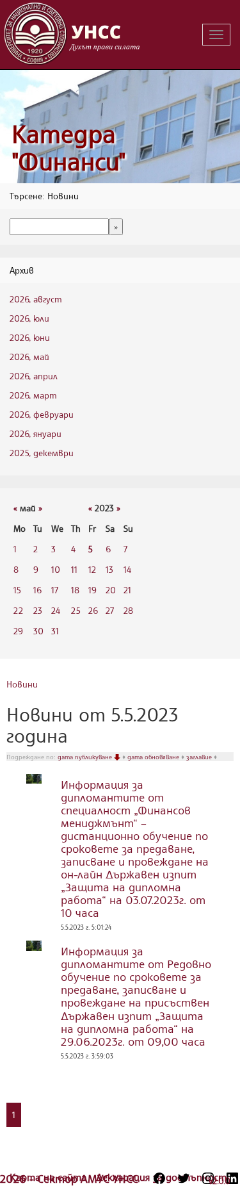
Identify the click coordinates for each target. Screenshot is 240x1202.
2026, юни (30, 337)
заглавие (200, 757)
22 (18, 610)
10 (55, 569)
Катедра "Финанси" (69, 147)
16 (37, 589)
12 (92, 569)
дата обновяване (154, 757)
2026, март (33, 395)
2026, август (36, 298)
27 (110, 610)
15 (17, 589)
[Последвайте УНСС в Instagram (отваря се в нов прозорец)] (208, 1178)
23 (37, 610)
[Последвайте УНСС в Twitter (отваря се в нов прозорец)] (183, 1178)
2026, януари (35, 433)
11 (74, 569)
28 (128, 610)
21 (127, 589)
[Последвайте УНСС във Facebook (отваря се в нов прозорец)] (159, 1178)
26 (93, 610)
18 (75, 589)
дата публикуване (86, 757)
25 (76, 610)
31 (55, 630)
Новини (22, 684)
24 (55, 610)
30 (38, 630)
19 (92, 589)
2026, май (29, 356)
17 (54, 589)
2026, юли (29, 318)
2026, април (34, 375)
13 (109, 569)
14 (127, 569)
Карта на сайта (50, 1177)
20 (111, 589)
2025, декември (42, 452)
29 (18, 630)
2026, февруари (42, 414)
